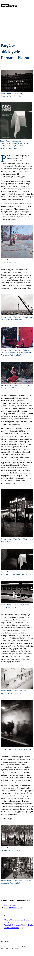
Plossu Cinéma (10, 905)
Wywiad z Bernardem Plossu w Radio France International (18, 926)
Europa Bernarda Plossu (13, 907)
